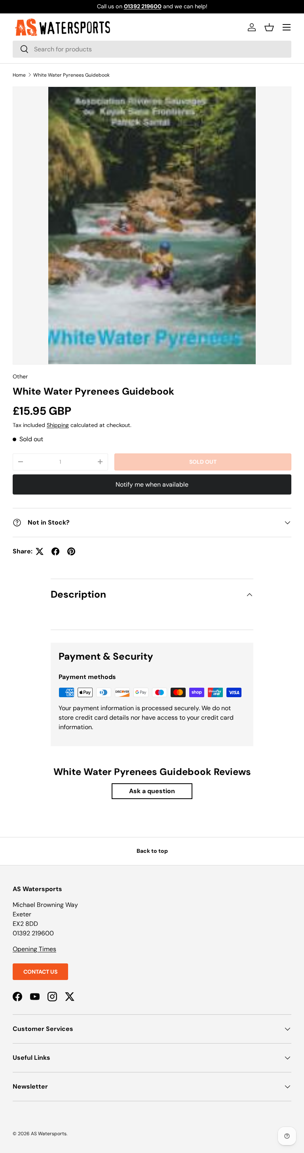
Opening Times (34, 949)
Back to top (152, 850)
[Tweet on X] (40, 551)
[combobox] (152, 49)
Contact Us (40, 971)
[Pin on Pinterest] (71, 551)
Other (20, 376)
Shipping (58, 425)
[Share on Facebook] (55, 551)
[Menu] (286, 27)
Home (19, 75)
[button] (269, 27)
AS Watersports (48, 1133)
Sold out (203, 461)
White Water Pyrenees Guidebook (71, 75)
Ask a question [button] (152, 791)
